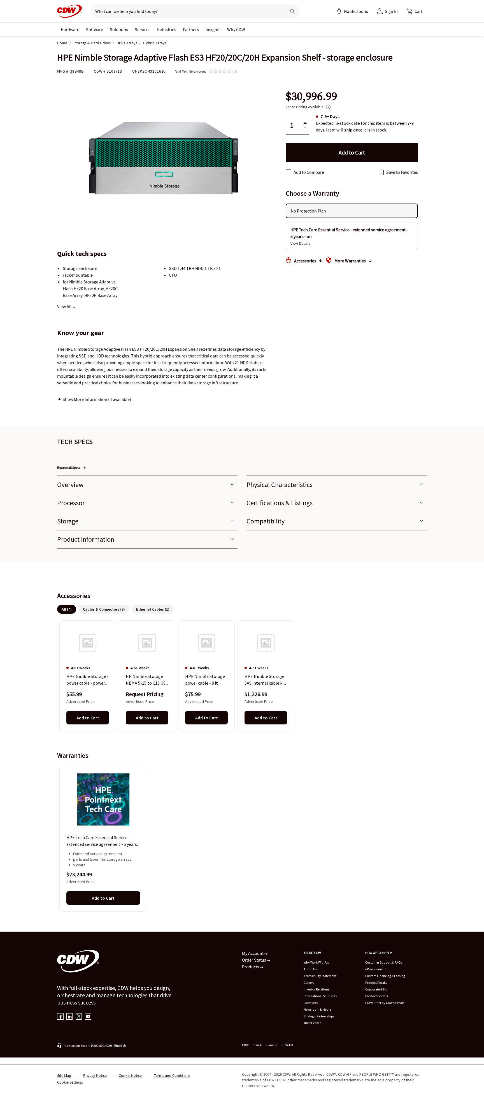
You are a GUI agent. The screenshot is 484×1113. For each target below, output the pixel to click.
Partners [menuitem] (191, 29)
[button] (414, 11)
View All (64, 306)
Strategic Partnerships (319, 1016)
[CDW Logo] (69, 11)
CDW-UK (287, 1045)
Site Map (64, 1075)
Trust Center (312, 1023)
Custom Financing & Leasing (385, 976)
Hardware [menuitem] (70, 29)
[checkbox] (288, 172)
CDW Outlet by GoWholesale (384, 1003)
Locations (311, 1003)
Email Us (120, 1045)
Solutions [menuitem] (119, 29)
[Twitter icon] (79, 1017)
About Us (310, 969)
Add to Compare (309, 172)
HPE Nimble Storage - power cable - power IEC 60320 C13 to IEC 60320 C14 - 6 (87, 679)
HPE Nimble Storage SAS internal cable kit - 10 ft (265, 679)
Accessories (305, 261)
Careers (309, 982)
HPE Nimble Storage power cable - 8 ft (205, 679)
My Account (253, 953)
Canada (271, 1045)
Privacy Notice (95, 1075)
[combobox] (186, 11)
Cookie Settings (70, 1082)
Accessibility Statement (320, 976)
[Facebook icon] (60, 1017)
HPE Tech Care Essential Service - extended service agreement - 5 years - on (102, 841)
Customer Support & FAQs (383, 962)
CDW (245, 1045)
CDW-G (257, 1045)
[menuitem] (339, 11)
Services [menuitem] (142, 29)
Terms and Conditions (172, 1075)
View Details (300, 243)
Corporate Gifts (376, 989)
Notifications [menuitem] (356, 11)
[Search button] (292, 11)
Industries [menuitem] (166, 29)
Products (251, 966)
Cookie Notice (130, 1075)
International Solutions (320, 996)
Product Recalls (376, 982)
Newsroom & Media (317, 1009)
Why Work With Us (316, 962)
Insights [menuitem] (213, 29)
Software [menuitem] (94, 29)
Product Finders (376, 996)
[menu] (352, 11)
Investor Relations (316, 989)
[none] (70, 29)
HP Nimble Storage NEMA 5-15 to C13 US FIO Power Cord (146, 679)
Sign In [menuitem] (391, 11)
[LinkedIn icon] (69, 1017)
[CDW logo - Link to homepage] (69, 11)
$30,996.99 (311, 96)
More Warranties (350, 261)
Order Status (254, 960)
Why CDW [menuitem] (236, 29)
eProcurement (375, 969)
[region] (242, 675)
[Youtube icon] (88, 1017)
